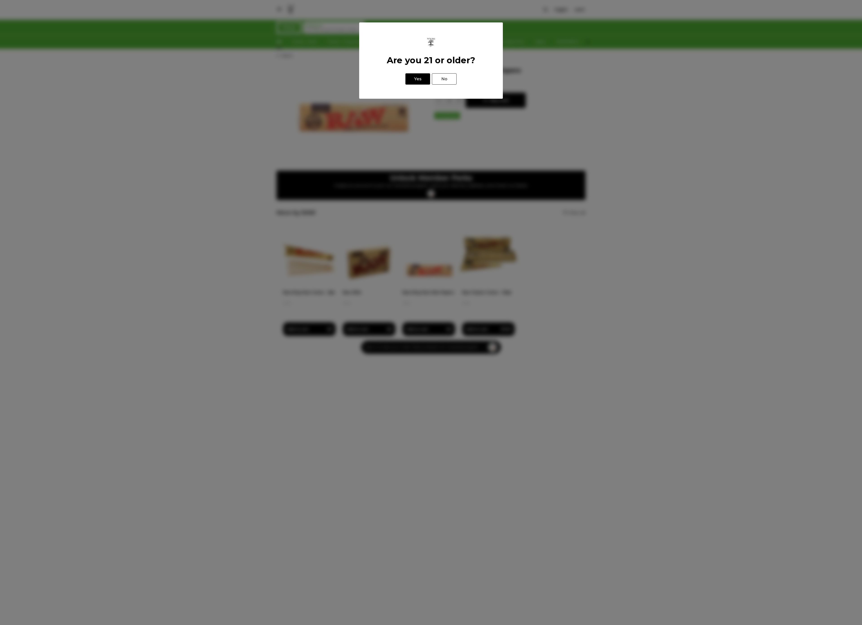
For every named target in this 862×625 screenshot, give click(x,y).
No (444, 78)
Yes (417, 78)
